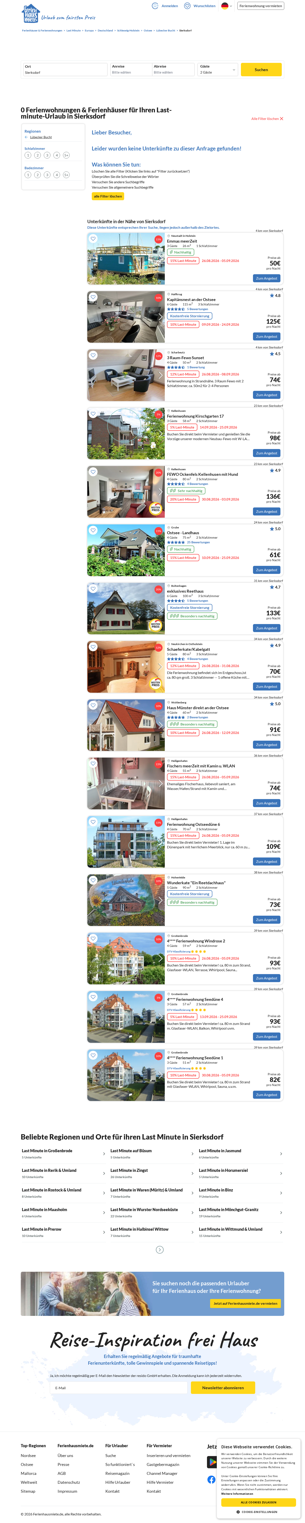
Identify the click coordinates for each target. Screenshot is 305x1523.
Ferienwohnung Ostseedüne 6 (193, 824)
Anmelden (170, 6)
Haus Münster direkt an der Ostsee (198, 708)
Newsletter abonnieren (223, 1387)
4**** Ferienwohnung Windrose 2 (196, 941)
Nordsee (28, 1455)
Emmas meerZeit (182, 241)
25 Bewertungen (198, 542)
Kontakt (112, 1491)
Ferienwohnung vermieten (261, 6)
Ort (28, 66)
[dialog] (259, 1479)
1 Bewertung (196, 367)
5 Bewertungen (197, 309)
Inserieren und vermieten (168, 1455)
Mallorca (28, 1473)
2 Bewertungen (197, 717)
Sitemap (28, 1491)
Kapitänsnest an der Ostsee (191, 299)
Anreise (118, 66)
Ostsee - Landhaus (183, 533)
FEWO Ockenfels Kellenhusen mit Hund (202, 474)
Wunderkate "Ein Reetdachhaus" (196, 883)
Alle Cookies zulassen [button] (258, 1502)
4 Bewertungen (197, 484)
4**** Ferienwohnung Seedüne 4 (195, 999)
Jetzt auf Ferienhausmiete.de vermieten (245, 1303)
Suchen (261, 69)
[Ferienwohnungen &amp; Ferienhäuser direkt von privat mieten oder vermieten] (58, 18)
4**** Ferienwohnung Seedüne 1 (195, 1058)
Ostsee (27, 1464)
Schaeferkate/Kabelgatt (188, 649)
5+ (66, 155)
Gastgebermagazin (163, 1464)
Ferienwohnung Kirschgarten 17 (195, 416)
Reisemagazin (117, 1473)
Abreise (160, 66)
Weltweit (29, 1482)
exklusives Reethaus (185, 591)
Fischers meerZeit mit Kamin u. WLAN (201, 766)
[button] (258, 1512)
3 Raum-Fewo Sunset (185, 358)
